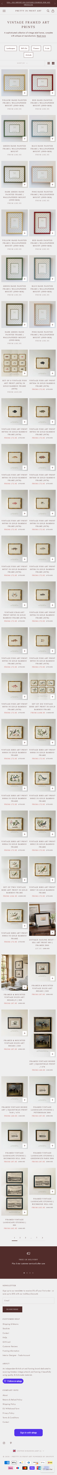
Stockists (6, 1328)
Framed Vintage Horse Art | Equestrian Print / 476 (42, 1064)
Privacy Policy (8, 1413)
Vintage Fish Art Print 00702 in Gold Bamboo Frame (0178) (42, 661)
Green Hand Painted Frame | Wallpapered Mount (14, 148)
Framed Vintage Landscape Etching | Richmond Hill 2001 (14, 1155)
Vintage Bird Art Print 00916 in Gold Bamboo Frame (14, 798)
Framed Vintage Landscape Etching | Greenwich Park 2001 (42, 1155)
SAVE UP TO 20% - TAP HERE (28, 3)
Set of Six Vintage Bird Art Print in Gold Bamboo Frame (42, 706)
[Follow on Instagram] (4, 1443)
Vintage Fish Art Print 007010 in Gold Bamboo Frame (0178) (42, 477)
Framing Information (11, 1350)
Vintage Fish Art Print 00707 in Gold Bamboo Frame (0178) (15, 569)
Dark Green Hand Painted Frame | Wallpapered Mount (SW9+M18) (14, 196)
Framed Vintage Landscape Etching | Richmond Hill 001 (42, 1201)
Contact (6, 1333)
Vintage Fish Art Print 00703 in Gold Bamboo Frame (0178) (15, 661)
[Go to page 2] (42, 1238)
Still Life (24, 48)
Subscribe (12, 1309)
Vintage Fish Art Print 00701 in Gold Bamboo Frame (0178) (15, 706)
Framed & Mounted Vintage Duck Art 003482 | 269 (42, 988)
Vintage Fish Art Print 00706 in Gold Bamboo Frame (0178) (42, 569)
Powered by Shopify (43, 1457)
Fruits (47, 48)
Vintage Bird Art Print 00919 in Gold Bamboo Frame (14, 752)
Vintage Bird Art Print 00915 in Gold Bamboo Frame (42, 798)
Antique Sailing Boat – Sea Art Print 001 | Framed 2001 (42, 942)
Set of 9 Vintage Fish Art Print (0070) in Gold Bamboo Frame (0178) (14, 385)
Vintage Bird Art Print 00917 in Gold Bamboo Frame (42, 890)
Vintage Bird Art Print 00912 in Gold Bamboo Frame (42, 844)
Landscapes (10, 48)
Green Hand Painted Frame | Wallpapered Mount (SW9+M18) (14, 289)
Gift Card (6, 1342)
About (5, 1395)
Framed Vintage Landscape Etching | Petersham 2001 (42, 1110)
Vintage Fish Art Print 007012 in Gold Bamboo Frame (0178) (42, 432)
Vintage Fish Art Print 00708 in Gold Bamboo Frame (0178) (42, 523)
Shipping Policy (9, 1404)
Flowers (36, 48)
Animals (29, 55)
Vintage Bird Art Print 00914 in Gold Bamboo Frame (14, 844)
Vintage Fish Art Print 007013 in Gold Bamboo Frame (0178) (15, 432)
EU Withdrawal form (11, 1408)
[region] (28, 1260)
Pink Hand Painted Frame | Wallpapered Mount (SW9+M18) (42, 194)
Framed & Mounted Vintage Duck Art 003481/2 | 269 (14, 997)
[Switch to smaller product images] (53, 63)
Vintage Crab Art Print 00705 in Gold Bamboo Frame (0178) (14, 615)
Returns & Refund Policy (12, 1399)
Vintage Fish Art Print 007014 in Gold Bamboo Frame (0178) (42, 383)
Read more (41, 35)
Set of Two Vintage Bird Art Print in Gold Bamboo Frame (15, 890)
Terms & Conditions (11, 1417)
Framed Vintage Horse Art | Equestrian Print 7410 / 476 (15, 1110)
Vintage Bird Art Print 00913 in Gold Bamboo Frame (14, 936)
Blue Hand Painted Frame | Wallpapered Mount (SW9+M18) (42, 148)
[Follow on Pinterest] (11, 1443)
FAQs (5, 1337)
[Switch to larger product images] (48, 63)
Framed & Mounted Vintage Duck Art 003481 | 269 (14, 1043)
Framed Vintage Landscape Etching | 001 (14, 1222)
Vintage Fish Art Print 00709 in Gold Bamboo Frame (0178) (15, 523)
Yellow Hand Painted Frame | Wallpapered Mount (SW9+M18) (14, 103)
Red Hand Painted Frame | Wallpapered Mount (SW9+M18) (42, 103)
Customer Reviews (10, 1346)
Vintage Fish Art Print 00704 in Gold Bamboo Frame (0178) (42, 615)
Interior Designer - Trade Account (16, 1355)
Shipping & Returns (10, 1324)
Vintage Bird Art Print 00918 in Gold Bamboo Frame (42, 752)
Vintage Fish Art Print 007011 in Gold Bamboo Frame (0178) (15, 477)
